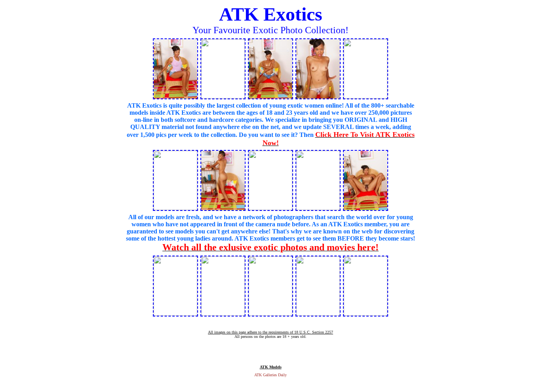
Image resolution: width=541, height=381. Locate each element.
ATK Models (271, 367)
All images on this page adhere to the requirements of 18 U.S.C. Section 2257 (270, 332)
